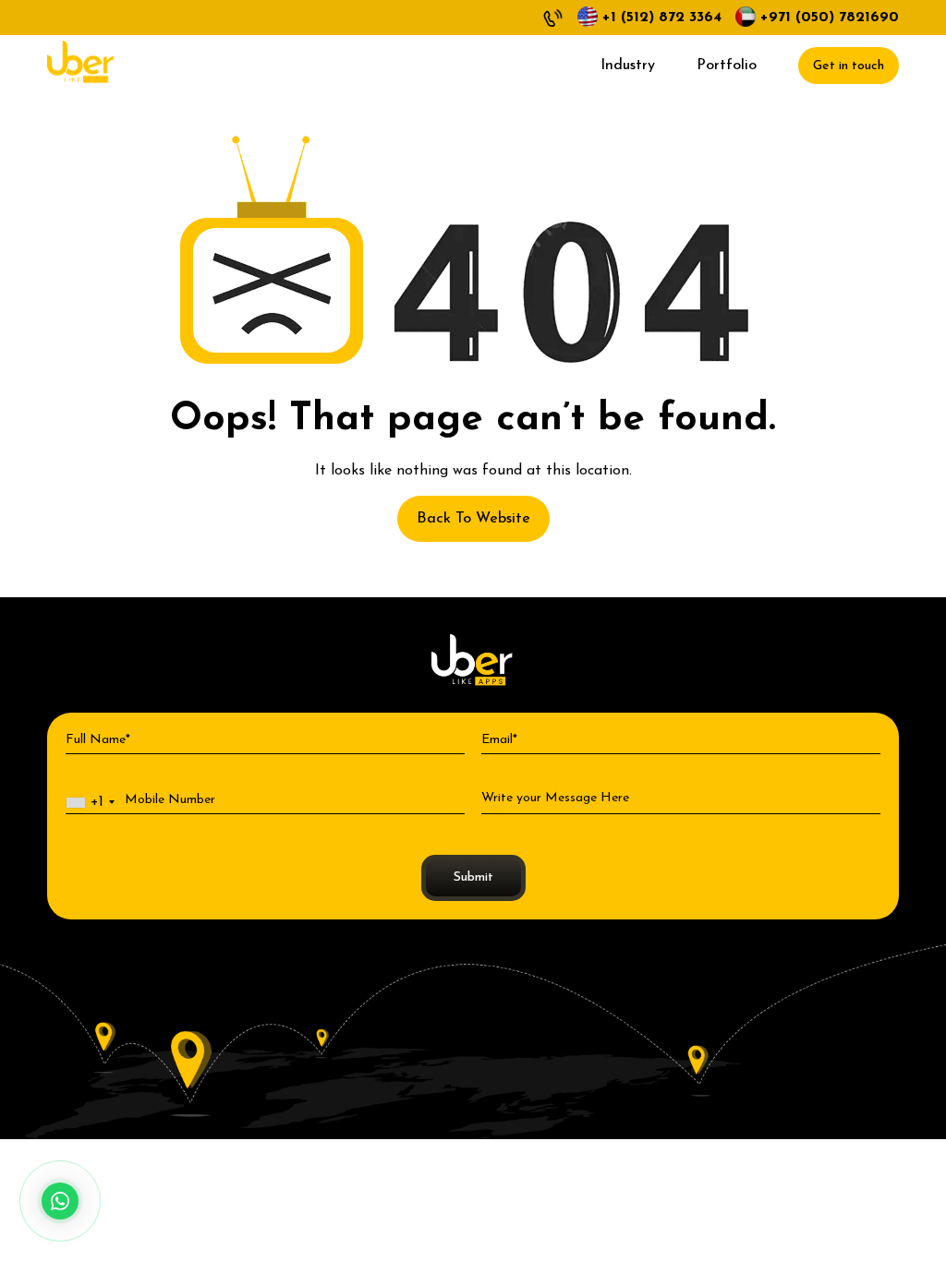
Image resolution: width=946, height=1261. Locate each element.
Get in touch (848, 66)
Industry (627, 65)
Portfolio (727, 65)
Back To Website (473, 518)
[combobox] (93, 802)
